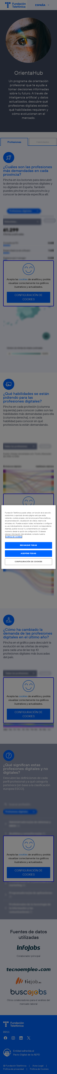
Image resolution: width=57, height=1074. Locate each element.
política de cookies (14, 537)
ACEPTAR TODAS (28, 553)
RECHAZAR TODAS (28, 545)
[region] (28, 537)
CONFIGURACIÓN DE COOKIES (28, 561)
